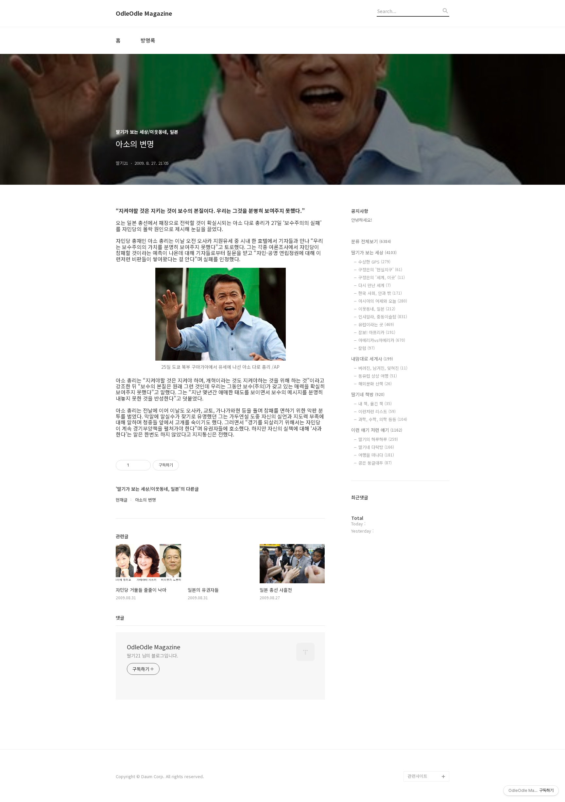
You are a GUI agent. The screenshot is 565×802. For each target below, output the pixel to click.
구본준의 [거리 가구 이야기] (428, 718)
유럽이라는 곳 (376, 324)
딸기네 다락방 (376, 447)
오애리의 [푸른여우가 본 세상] (427, 739)
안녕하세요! (361, 220)
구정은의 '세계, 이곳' (381, 277)
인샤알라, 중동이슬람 (382, 317)
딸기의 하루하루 (378, 439)
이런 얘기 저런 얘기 (376, 430)
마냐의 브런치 (420, 755)
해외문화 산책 (375, 384)
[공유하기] (135, 465)
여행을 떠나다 (376, 455)
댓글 (120, 617)
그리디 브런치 (420, 766)
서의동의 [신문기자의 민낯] (427, 698)
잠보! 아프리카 (376, 332)
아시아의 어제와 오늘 (382, 301)
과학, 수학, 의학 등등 (382, 419)
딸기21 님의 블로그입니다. (152, 655)
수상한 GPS (374, 262)
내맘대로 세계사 (372, 358)
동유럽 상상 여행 (377, 376)
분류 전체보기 (371, 241)
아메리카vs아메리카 (381, 340)
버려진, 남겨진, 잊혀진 (382, 368)
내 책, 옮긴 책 (375, 404)
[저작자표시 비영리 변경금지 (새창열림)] (188, 465)
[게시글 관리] (143, 465)
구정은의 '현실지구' (380, 269)
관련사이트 (417, 776)
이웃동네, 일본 (376, 309)
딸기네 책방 (368, 394)
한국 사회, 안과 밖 (380, 293)
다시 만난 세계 (374, 285)
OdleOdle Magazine (144, 13)
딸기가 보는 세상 (374, 252)
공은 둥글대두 (375, 463)
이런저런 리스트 (377, 411)
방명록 (148, 40)
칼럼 (366, 348)
